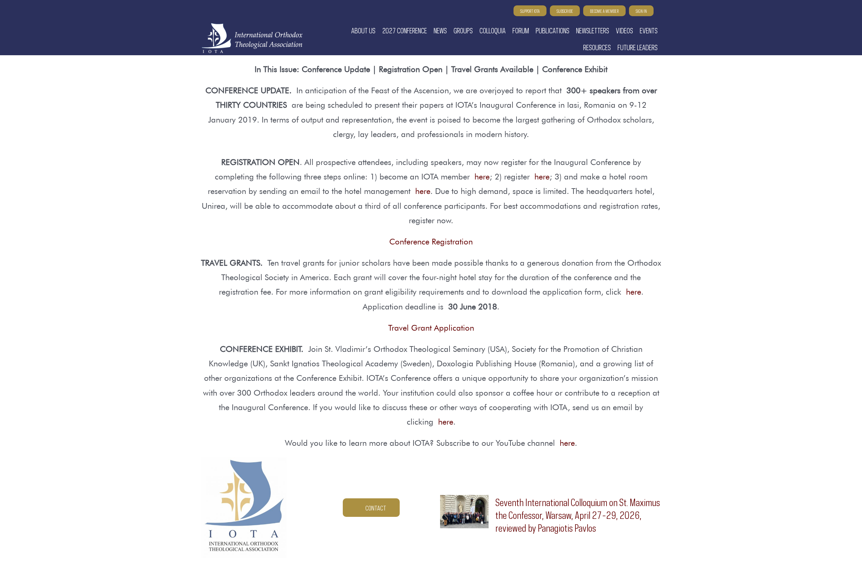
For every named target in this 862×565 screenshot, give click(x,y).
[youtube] (203, 11)
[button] (658, 11)
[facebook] (216, 11)
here (482, 176)
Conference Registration (431, 241)
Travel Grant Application (431, 328)
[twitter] (228, 11)
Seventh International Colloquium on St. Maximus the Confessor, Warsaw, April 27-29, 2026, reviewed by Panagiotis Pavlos (577, 514)
